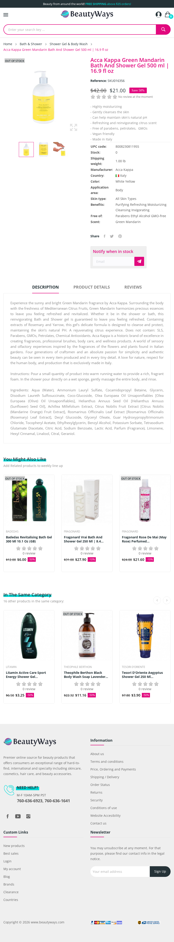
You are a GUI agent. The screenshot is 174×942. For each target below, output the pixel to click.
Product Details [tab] (91, 287)
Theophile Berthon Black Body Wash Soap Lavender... (86, 675)
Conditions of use (103, 808)
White (120, 181)
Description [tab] (45, 287)
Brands (8, 884)
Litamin (11, 667)
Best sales (11, 853)
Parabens (123, 216)
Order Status (100, 785)
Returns (96, 792)
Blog (6, 876)
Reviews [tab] (133, 287)
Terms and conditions (106, 761)
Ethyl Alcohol (140, 216)
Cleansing (123, 210)
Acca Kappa (124, 169)
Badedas (12, 531)
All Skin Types (126, 198)
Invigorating (140, 210)
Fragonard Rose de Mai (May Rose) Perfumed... (144, 539)
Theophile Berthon (78, 667)
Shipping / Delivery (104, 777)
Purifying (122, 204)
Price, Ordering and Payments (113, 769)
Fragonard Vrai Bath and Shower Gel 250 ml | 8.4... (84, 539)
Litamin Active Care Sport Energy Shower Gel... (26, 675)
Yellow (130, 181)
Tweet (112, 236)
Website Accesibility (105, 815)
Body (119, 190)
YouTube (18, 816)
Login (7, 861)
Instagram (28, 816)
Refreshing (138, 204)
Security (96, 800)
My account (12, 869)
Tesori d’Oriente (133, 667)
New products (14, 846)
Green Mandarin (128, 222)
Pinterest (120, 236)
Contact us (98, 823)
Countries (10, 900)
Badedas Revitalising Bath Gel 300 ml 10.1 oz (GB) (29, 539)
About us (97, 754)
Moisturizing (157, 204)
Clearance (11, 892)
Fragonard (72, 531)
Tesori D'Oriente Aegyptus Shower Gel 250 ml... (142, 675)
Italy (123, 175)
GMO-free (158, 216)
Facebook (7, 816)
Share (105, 236)
